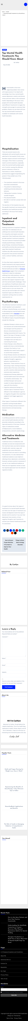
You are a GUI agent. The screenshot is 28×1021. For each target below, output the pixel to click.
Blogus (10, 1015)
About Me (3, 956)
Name (4, 658)
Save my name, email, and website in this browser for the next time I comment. (13, 682)
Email (4, 665)
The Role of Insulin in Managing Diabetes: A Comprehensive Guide (14, 826)
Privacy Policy (4, 975)
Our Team (3, 971)
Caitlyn (17, 62)
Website (4, 672)
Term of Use (4, 978)
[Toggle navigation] (2, 4)
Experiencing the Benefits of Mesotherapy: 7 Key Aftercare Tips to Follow (14, 788)
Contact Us (4, 963)
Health (4, 49)
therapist (16, 313)
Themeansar (17, 1015)
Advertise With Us (6, 959)
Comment (5, 637)
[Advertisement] (14, 31)
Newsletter (4, 967)
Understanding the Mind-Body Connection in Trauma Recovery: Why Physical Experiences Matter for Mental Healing (17, 929)
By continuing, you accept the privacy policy (12, 992)
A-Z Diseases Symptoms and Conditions (12, 952)
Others (6, 864)
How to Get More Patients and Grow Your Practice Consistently (17, 919)
